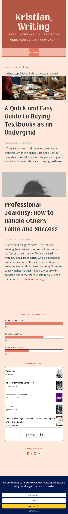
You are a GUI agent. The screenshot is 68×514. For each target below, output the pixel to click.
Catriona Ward (12, 410)
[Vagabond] (59, 377)
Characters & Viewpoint (17, 394)
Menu (36, 52)
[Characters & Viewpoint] (59, 401)
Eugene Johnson (13, 386)
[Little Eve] (59, 413)
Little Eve (10, 406)
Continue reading (34, 279)
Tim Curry (10, 374)
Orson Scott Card (13, 398)
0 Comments (25, 143)
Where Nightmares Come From (20, 382)
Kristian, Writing (34, 22)
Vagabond (10, 370)
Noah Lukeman (12, 425)
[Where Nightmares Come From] (59, 389)
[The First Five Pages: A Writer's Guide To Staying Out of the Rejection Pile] (59, 425)
